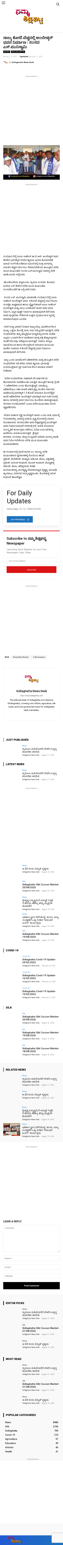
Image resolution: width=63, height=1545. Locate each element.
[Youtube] (56, 30)
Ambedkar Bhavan (21, 657)
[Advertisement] (31, 109)
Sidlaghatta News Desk (23, 62)
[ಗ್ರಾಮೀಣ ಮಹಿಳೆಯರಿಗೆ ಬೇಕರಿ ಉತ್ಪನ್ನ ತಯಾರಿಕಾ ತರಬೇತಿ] (11, 751)
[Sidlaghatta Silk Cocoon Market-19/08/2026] (11, 936)
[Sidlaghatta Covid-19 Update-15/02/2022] (11, 993)
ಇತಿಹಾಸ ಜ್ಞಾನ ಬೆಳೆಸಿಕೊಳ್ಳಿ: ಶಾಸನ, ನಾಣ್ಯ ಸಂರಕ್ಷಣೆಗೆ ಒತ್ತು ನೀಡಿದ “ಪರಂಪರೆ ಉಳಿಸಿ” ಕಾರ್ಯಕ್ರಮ (40, 920)
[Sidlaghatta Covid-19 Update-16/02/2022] (11, 977)
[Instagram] (47, 30)
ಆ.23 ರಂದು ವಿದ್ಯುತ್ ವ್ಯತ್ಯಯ (35, 868)
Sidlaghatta (18, 52)
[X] (51, 30)
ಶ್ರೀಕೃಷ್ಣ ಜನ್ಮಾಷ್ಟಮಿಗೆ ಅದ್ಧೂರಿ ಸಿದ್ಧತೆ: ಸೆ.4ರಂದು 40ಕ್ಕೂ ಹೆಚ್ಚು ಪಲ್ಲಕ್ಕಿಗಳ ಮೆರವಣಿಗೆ (37, 903)
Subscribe (31, 569)
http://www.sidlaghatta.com (31, 696)
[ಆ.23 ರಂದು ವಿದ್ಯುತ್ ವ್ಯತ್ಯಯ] (11, 870)
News (6, 52)
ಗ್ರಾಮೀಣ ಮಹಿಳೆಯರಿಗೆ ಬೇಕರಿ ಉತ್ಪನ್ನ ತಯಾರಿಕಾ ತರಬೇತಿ (39, 1080)
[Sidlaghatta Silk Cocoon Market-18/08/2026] (11, 1050)
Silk (23, 881)
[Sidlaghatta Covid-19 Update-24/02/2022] (11, 961)
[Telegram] (31, 715)
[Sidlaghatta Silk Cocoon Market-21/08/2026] (11, 1330)
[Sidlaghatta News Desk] (6, 62)
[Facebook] (42, 30)
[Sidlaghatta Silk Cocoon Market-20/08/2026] (11, 886)
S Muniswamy (39, 657)
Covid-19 (26, 956)
